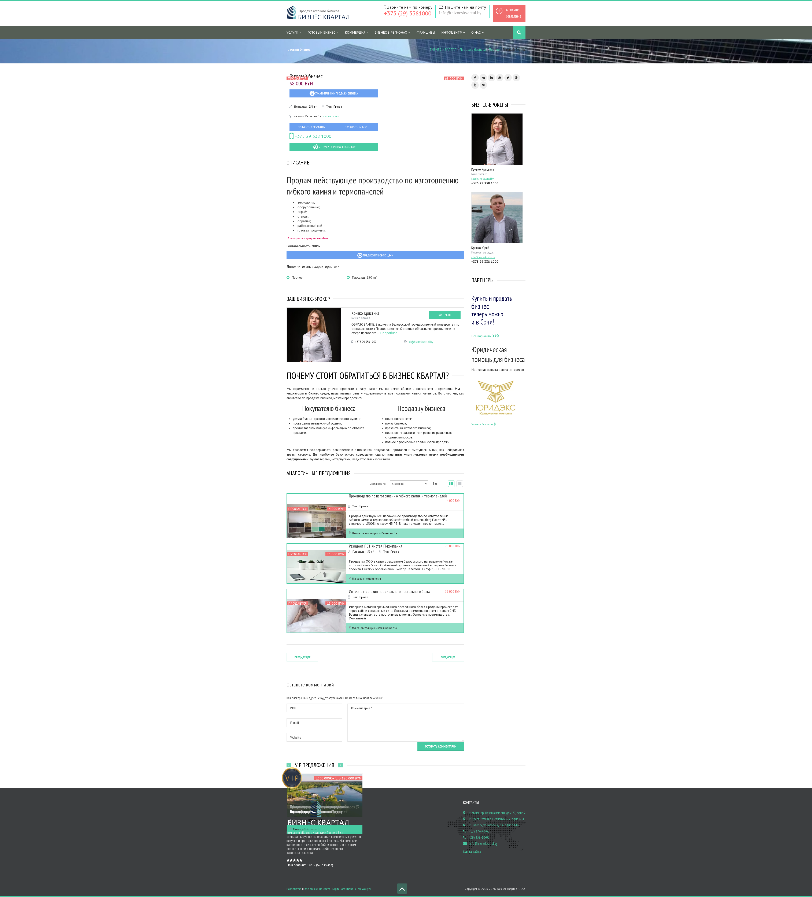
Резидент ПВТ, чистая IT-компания (375, 546)
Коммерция (355, 32)
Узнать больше (482, 424)
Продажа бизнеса (472, 49)
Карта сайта (472, 851)
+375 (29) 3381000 (407, 13)
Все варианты (481, 336)
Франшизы (426, 32)
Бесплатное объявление (513, 13)
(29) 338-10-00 (479, 837)
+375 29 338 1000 (312, 136)
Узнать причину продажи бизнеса (336, 93)
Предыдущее (302, 657)
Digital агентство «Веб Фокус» (351, 889)
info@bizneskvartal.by (460, 12)
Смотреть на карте (331, 116)
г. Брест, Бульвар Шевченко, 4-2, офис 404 (496, 819)
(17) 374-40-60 (479, 831)
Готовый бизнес (321, 32)
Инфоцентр (451, 32)
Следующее (448, 657)
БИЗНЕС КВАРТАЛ (443, 49)
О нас (476, 32)
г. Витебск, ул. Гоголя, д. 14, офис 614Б (494, 825)
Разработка (294, 889)
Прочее (494, 49)
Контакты (445, 315)
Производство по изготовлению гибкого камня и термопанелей (398, 496)
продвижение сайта (317, 889)
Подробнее (388, 333)
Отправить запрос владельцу (336, 147)
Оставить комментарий (440, 746)
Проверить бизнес (356, 127)
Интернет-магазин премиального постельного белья (390, 591)
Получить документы (311, 127)
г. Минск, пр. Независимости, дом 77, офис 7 (497, 813)
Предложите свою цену (377, 255)
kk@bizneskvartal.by (421, 342)
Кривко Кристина (365, 313)
